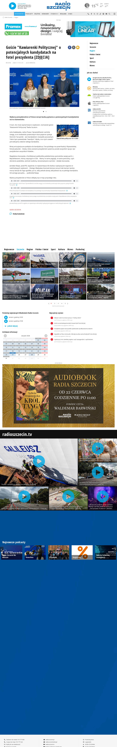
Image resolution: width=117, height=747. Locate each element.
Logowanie (88, 742)
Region (16, 17)
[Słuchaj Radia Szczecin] (12, 6)
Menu (114, 14)
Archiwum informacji (9, 332)
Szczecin (93, 47)
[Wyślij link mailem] (78, 47)
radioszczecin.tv (17, 434)
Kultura (93, 61)
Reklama (63, 14)
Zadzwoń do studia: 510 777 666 (15, 739)
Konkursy (45, 14)
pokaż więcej (12, 326)
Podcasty (29, 14)
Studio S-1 (54, 14)
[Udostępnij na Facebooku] (69, 47)
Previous (11, 87)
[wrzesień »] (44, 335)
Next (77, 87)
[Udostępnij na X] (73, 47)
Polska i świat (95, 54)
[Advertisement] (44, 231)
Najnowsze (94, 43)
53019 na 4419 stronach (58, 306)
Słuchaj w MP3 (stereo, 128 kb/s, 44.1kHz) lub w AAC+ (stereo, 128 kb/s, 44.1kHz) (103, 88)
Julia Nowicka (30, 63)
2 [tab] (46, 112)
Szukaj (109, 14)
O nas (70, 14)
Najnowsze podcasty (13, 542)
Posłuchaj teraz (89, 739)
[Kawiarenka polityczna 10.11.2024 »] (68, 131)
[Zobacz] (58, 29)
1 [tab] (43, 112)
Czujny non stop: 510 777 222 (14, 742)
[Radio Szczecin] (58, 6)
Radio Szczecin (8, 17)
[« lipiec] (7, 335)
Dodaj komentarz (19, 214)
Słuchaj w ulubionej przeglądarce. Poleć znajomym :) (103, 80)
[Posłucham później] (16, 185)
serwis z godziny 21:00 (15, 321)
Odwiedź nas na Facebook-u (91, 14)
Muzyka (37, 14)
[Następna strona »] (67, 303)
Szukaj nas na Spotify (103, 14)
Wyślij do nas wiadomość (106, 14)
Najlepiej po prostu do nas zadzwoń (88, 14)
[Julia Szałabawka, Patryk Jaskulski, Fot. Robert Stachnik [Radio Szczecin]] (44, 87)
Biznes (92, 65)
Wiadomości (19, 14)
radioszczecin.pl (49, 739)
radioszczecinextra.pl (51, 742)
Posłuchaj (80, 249)
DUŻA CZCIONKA (90, 744)
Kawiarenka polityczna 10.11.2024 (67, 138)
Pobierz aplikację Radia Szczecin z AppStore (101, 103)
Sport (92, 58)
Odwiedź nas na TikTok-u (100, 14)
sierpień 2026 (25, 336)
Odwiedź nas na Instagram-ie (97, 14)
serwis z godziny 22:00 (15, 317)
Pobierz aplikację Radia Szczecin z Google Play (102, 96)
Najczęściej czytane (56, 313)
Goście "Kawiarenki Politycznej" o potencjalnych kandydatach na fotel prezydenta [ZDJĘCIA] (33, 52)
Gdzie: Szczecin (15, 210)
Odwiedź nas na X (94, 14)
